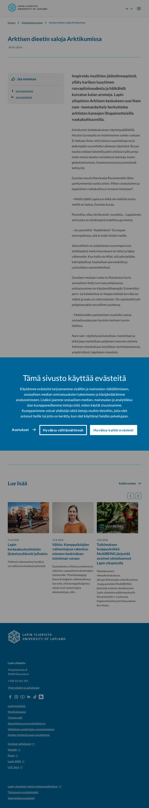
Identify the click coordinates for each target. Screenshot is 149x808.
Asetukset (20, 430)
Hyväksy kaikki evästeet (114, 430)
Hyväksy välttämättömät (63, 430)
